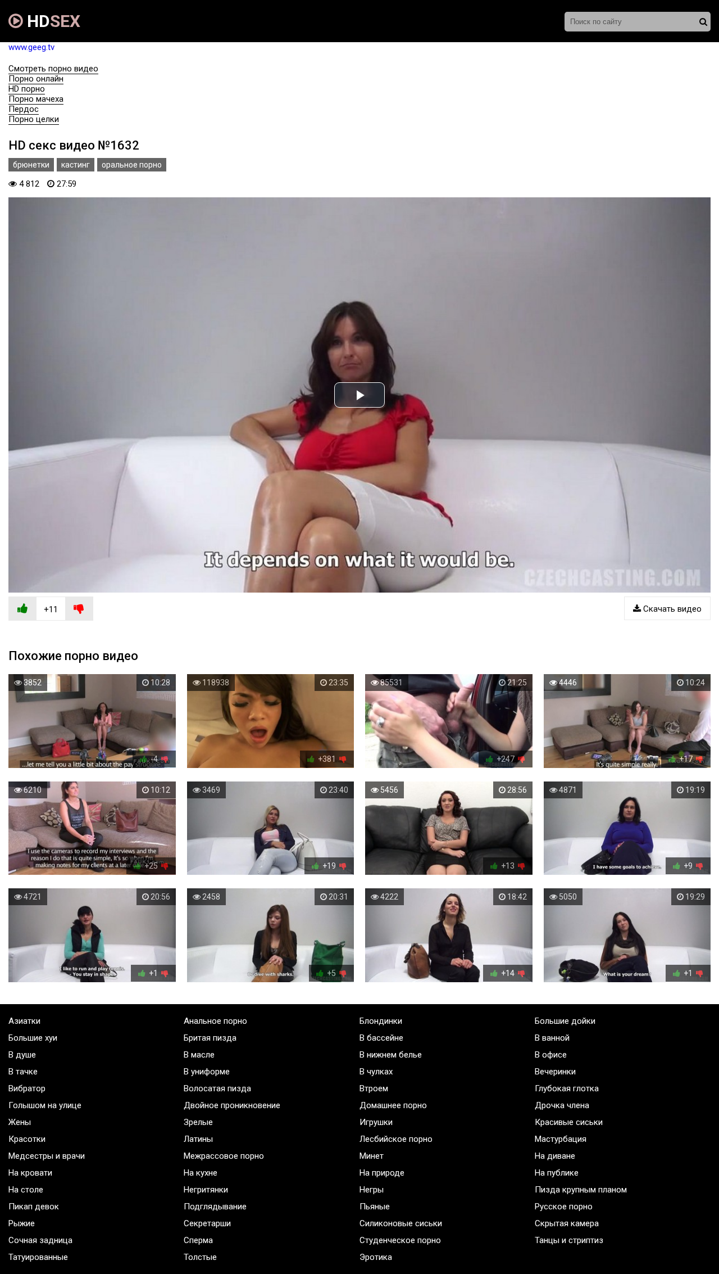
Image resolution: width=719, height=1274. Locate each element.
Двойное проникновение (232, 1105)
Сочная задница (40, 1240)
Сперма (198, 1240)
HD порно (26, 89)
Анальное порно (215, 1021)
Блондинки (381, 1021)
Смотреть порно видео (53, 69)
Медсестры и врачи (46, 1156)
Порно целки (33, 119)
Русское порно (564, 1206)
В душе (22, 1055)
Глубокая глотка (567, 1088)
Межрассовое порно (224, 1156)
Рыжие (21, 1223)
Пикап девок (33, 1206)
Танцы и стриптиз (569, 1240)
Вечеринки (555, 1072)
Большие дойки (565, 1021)
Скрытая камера (567, 1223)
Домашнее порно (393, 1105)
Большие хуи (32, 1038)
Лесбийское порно (396, 1139)
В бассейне (381, 1038)
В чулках (376, 1072)
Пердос (23, 109)
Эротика (376, 1257)
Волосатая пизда (217, 1088)
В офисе (551, 1055)
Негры (372, 1190)
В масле (199, 1055)
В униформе (207, 1072)
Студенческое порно (400, 1240)
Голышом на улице (44, 1105)
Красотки (26, 1139)
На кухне (200, 1173)
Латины (198, 1139)
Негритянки (206, 1190)
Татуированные (38, 1257)
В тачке (23, 1072)
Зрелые (198, 1122)
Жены (19, 1122)
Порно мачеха (35, 99)
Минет (372, 1156)
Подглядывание (215, 1206)
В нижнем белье (391, 1055)
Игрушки (376, 1122)
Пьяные (375, 1206)
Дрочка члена (562, 1105)
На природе (382, 1173)
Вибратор (26, 1088)
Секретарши (207, 1223)
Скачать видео (671, 609)
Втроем (374, 1088)
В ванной (552, 1038)
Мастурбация (560, 1139)
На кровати (30, 1173)
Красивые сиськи (569, 1122)
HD (51, 21)
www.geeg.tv (31, 47)
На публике (557, 1173)
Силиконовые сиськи (401, 1223)
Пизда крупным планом (581, 1190)
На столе (25, 1190)
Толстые (200, 1257)
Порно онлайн (35, 79)
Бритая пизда (210, 1038)
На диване (555, 1156)
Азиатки (24, 1021)
